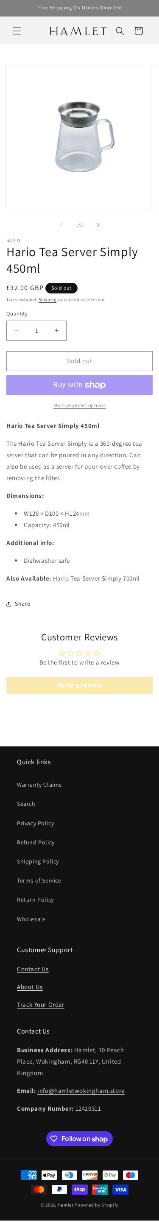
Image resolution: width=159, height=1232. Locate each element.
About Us (30, 987)
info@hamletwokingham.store (81, 1091)
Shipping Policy (38, 861)
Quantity (17, 313)
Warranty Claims (39, 784)
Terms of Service (39, 880)
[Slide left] (61, 224)
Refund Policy (36, 842)
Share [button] (23, 603)
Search (26, 803)
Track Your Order (40, 1004)
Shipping (47, 299)
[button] (17, 31)
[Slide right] (98, 224)
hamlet (66, 1205)
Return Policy (35, 899)
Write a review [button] (79, 685)
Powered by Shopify (96, 1205)
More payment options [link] (79, 405)
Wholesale (31, 919)
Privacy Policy (35, 823)
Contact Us (33, 969)
